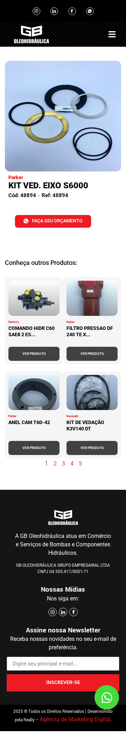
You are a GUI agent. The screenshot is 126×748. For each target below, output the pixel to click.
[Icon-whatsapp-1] (90, 11)
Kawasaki (72, 416)
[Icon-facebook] (72, 11)
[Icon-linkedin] (54, 11)
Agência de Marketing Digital (75, 719)
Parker (12, 416)
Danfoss (13, 322)
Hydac (70, 322)
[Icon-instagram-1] (36, 11)
